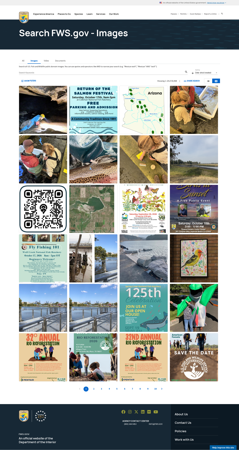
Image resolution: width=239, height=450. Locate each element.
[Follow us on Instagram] (130, 412)
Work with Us (184, 439)
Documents (60, 60)
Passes (174, 14)
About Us (181, 414)
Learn (89, 14)
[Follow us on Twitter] (137, 412)
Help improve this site (223, 447)
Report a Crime (210, 14)
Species (78, 14)
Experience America (43, 14)
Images (34, 60)
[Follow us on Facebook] (124, 412)
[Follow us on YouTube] (156, 412)
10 (155, 388)
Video (46, 60)
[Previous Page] (79, 389)
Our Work (114, 14)
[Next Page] (161, 389)
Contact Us (183, 423)
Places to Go (64, 14)
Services (100, 14)
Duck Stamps (195, 14)
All (23, 60)
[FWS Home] (24, 18)
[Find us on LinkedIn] (143, 412)
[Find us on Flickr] (149, 412)
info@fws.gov (155, 424)
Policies (180, 431)
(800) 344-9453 (130, 424)
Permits (183, 14)
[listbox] (206, 73)
